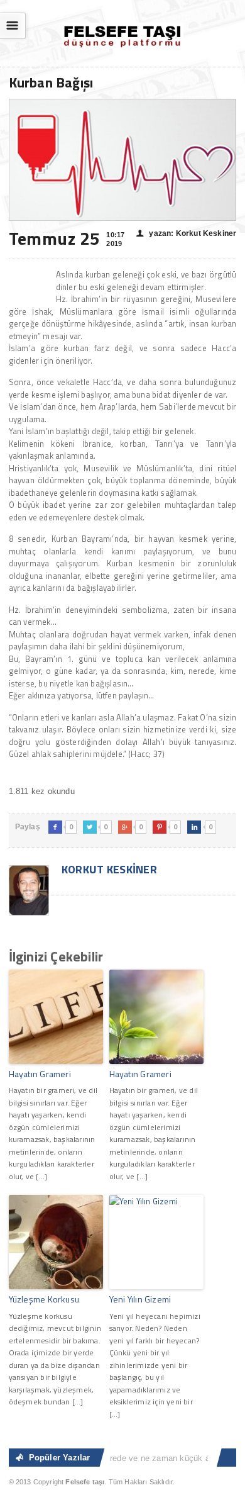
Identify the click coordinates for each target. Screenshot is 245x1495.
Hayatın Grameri (40, 1073)
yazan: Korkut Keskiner (186, 233)
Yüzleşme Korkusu (44, 1299)
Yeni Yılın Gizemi (140, 1299)
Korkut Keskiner (108, 869)
